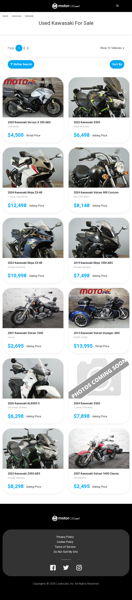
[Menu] (117, 5)
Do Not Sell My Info (66, 551)
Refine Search (23, 64)
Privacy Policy (65, 537)
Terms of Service (65, 546)
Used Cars (16, 16)
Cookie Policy (65, 542)
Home (5, 16)
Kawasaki (29, 16)
